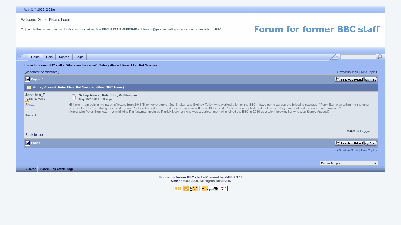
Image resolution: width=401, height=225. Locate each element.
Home (35, 57)
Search (64, 57)
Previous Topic (348, 72)
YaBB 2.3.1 (233, 177)
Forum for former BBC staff (43, 65)
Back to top (34, 135)
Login (65, 20)
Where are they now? (81, 65)
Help (49, 57)
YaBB (174, 181)
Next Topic (368, 72)
